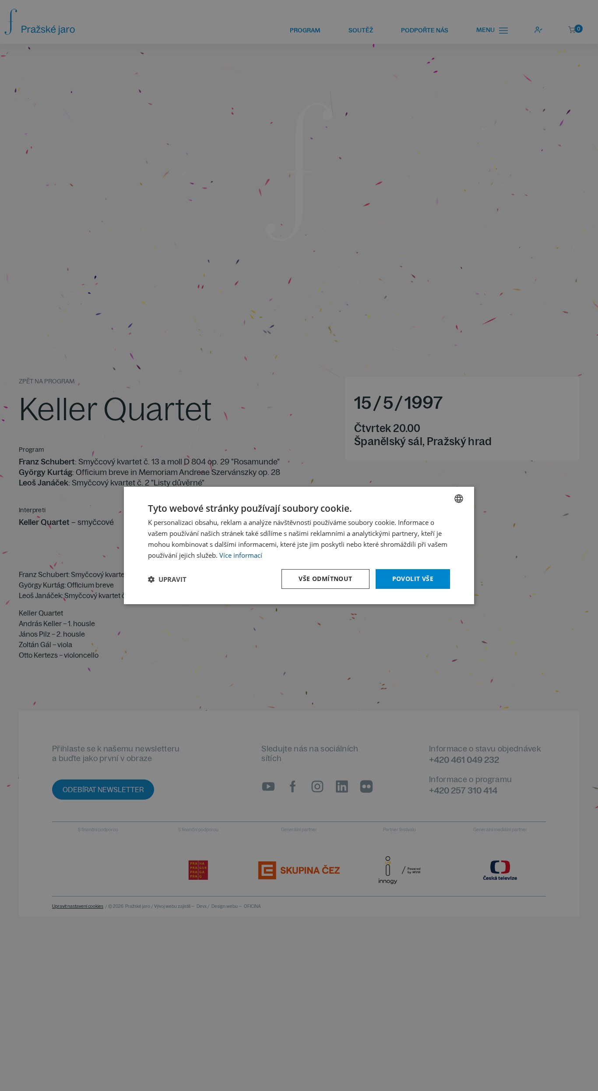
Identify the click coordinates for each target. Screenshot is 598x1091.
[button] (167, 579)
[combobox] (458, 498)
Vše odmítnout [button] (325, 578)
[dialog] (299, 545)
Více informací (240, 555)
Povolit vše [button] (412, 578)
